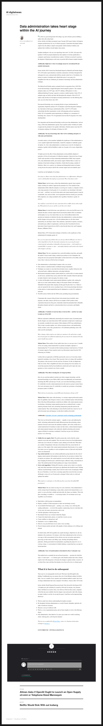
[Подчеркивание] (33, 669)
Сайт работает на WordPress (20, 719)
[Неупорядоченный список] (40, 669)
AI (20, 45)
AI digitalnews (13, 12)
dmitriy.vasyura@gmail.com (26, 41)
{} (48, 669)
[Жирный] (29, 669)
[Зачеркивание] (35, 669)
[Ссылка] (47, 669)
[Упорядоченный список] (38, 669)
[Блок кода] (44, 669)
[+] (51, 669)
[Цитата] (42, 669)
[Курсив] (31, 669)
